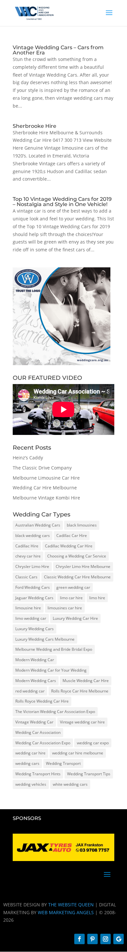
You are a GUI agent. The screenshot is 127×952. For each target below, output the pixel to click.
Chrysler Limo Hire (32, 566)
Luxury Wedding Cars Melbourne (45, 639)
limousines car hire (65, 608)
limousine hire (28, 608)
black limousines (82, 525)
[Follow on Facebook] (79, 939)
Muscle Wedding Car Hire (86, 680)
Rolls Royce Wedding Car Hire (42, 701)
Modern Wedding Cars (35, 680)
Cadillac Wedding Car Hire (68, 546)
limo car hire (71, 598)
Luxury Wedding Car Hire (75, 618)
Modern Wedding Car (34, 659)
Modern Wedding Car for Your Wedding (51, 670)
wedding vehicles (30, 784)
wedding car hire (30, 753)
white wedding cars (70, 784)
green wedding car (73, 587)
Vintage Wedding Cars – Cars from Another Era (58, 50)
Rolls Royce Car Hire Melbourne (79, 691)
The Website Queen (71, 904)
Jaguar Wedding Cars (34, 598)
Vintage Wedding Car (34, 722)
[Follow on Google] (118, 939)
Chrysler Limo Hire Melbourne (83, 566)
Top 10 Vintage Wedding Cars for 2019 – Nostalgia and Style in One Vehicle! (62, 201)
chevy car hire (28, 556)
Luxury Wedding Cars (34, 629)
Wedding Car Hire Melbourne (45, 487)
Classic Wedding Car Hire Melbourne (77, 577)
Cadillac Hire (26, 546)
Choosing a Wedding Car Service (76, 556)
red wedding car (30, 691)
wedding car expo (93, 743)
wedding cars (27, 763)
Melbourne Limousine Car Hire (46, 478)
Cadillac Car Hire (71, 535)
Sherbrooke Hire (34, 126)
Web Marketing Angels (66, 912)
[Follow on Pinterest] (92, 939)
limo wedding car (30, 618)
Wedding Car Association (38, 732)
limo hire (97, 598)
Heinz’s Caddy (28, 457)
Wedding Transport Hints (38, 774)
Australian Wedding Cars (37, 525)
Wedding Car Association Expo (42, 743)
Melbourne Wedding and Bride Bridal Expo (53, 649)
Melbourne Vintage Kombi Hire (46, 498)
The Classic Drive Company (42, 468)
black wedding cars (32, 535)
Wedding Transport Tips (88, 774)
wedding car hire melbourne (77, 753)
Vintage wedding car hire (82, 722)
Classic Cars (26, 577)
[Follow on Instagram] (105, 939)
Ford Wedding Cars (32, 587)
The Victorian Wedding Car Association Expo (55, 711)
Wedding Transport (63, 763)
